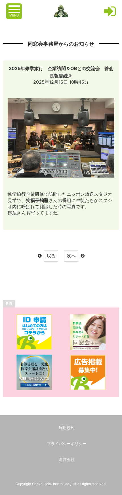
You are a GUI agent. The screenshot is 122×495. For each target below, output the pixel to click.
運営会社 (67, 459)
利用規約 (67, 427)
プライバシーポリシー (67, 443)
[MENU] (14, 6)
